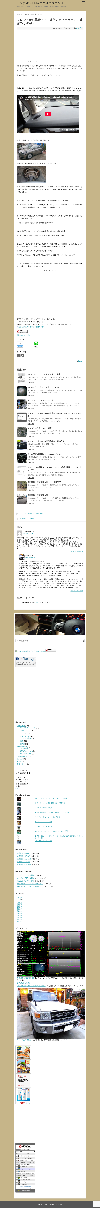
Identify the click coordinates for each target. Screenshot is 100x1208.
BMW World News (26, 751)
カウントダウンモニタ (28, 727)
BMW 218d (21, 726)
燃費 (21, 741)
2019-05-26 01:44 (28, 533)
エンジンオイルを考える (43, 826)
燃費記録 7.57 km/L (23, 862)
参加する (33, 1188)
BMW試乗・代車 (26, 753)
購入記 (22, 744)
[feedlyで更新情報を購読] (18, 355)
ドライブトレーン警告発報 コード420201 (50, 803)
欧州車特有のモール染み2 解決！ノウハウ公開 (52, 812)
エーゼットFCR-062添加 (43, 822)
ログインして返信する (77, 551)
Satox (80, 361)
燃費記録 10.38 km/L (24, 864)
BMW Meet (24, 748)
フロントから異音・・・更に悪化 (31, 513)
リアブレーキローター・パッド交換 (47, 817)
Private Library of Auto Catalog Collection (31, 986)
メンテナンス (24, 736)
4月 (20, 899)
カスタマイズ (24, 730)
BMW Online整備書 (23, 983)
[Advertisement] (50, 45)
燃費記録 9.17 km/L (23, 856)
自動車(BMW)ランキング (24, 335)
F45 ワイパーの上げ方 (43, 841)
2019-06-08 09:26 (30, 557)
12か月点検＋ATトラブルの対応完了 (30, 884)
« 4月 (17, 788)
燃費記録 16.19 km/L (24, 859)
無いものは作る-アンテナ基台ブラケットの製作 (51, 831)
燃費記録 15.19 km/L (27, 519)
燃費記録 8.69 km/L (23, 853)
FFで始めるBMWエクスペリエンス (40, 3)
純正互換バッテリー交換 (43, 808)
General (20, 759)
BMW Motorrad (22, 756)
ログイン (37, 602)
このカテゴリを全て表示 (25, 1186)
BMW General (22, 747)
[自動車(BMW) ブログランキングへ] (50, 651)
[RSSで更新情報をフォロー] (22, 355)
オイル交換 (27, 738)
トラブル (79, 28)
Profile (19, 761)
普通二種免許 (21, 764)
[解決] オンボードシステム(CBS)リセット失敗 (51, 798)
